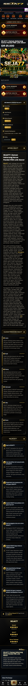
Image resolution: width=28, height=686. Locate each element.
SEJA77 (5, 163)
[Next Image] (26, 62)
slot (21, 316)
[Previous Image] (2, 62)
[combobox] (12, 9)
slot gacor (21, 252)
